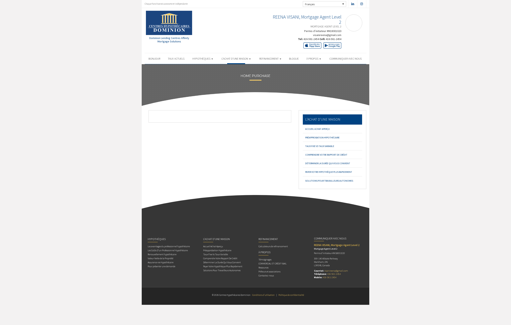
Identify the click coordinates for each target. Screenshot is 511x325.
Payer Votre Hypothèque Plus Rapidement (328, 171)
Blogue (294, 58)
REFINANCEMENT (269, 58)
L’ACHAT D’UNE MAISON (235, 58)
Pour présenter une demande (161, 266)
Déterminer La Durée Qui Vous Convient (327, 163)
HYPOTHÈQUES (201, 58)
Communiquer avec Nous (345, 58)
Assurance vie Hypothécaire (160, 262)
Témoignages (264, 259)
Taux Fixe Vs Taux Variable (319, 146)
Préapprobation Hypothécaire (322, 137)
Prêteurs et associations (269, 271)
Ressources (263, 267)
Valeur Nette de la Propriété (160, 258)
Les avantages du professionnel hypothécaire (169, 246)
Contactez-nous (266, 275)
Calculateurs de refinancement (273, 246)
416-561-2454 (311, 39)
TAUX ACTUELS (176, 58)
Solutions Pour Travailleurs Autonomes (329, 180)
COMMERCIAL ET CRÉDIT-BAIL (272, 263)
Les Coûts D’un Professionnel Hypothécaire (168, 250)
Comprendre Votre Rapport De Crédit (326, 154)
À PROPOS (312, 58)
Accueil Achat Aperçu (317, 128)
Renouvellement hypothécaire (162, 254)
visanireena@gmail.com (327, 35)
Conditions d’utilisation (263, 294)
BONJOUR (154, 58)
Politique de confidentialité (291, 294)
